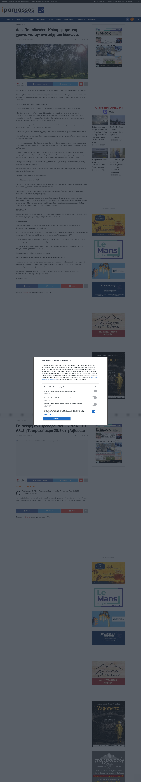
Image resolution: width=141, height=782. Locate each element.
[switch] (94, 391)
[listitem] (70, 387)
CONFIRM (56, 419)
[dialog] (70, 391)
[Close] (104, 361)
